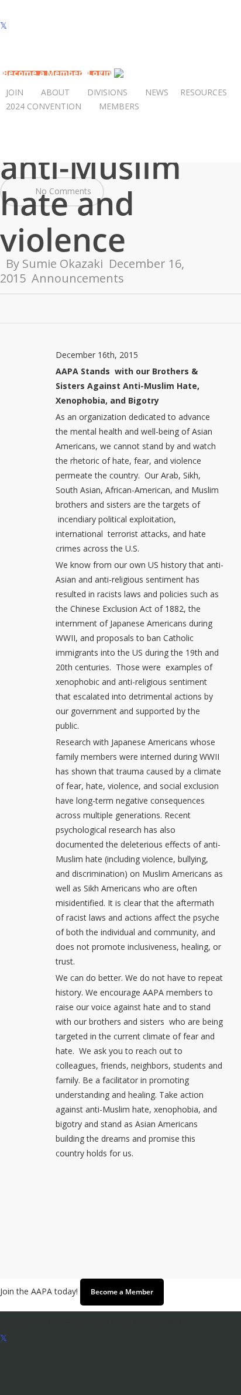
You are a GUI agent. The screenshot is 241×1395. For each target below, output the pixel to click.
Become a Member (122, 1292)
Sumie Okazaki (62, 263)
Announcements (78, 278)
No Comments (62, 191)
